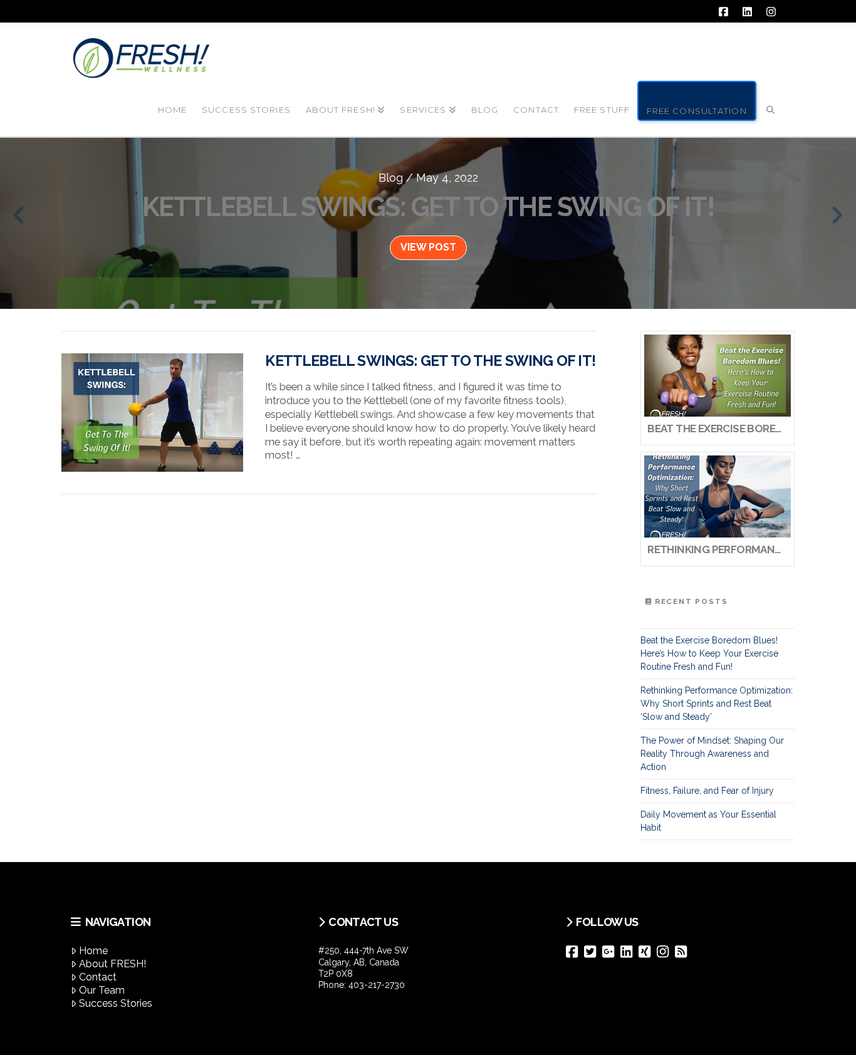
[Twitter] (593, 952)
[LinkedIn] (629, 952)
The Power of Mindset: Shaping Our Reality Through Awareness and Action (712, 753)
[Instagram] (666, 952)
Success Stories (115, 1003)
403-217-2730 (376, 985)
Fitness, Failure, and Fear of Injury (707, 791)
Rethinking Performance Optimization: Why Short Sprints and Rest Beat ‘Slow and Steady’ (716, 703)
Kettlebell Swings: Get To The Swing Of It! (430, 361)
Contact (98, 977)
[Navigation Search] (770, 99)
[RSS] (684, 952)
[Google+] (611, 952)
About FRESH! (112, 964)
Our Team (102, 990)
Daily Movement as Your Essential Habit (708, 821)
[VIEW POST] (152, 412)
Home (93, 951)
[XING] (648, 952)
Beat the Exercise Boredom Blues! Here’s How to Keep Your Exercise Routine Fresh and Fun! (709, 653)
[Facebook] (575, 952)
